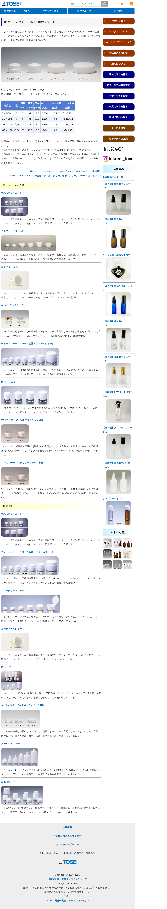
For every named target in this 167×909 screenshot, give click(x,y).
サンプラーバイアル (113, 498)
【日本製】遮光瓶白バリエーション (118, 465)
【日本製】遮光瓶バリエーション (118, 221)
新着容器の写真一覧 (113, 177)
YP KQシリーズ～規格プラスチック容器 (22, 462)
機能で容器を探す (118, 117)
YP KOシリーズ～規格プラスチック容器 (22, 420)
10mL (13, 175)
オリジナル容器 (51, 11)
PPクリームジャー (11, 382)
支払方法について (118, 53)
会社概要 (117, 11)
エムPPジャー (8, 782)
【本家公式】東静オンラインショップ (67, 879)
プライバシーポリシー (67, 844)
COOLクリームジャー (12, 193)
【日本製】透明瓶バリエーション (118, 186)
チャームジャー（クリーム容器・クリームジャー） (27, 343)
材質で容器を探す (118, 106)
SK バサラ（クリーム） (13, 305)
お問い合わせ (118, 21)
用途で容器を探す (118, 74)
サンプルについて (118, 31)
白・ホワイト (94, 175)
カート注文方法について (118, 42)
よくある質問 (118, 128)
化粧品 (95, 171)
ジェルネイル (46, 171)
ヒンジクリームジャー (12, 590)
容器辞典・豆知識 (118, 138)
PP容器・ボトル (42, 175)
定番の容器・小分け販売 (17, 11)
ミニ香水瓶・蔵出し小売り (116, 254)
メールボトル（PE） (12, 743)
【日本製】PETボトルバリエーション (118, 394)
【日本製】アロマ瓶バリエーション (118, 429)
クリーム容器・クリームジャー (69, 175)
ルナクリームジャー (11, 267)
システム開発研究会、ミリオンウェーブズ (67, 900)
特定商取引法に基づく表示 (67, 836)
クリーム (32, 171)
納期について (118, 63)
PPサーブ (6, 667)
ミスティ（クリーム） (12, 231)
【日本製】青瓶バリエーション (118, 288)
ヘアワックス (83, 171)
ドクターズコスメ (64, 171)
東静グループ (84, 11)
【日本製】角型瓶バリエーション (118, 323)
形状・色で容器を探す (118, 85)
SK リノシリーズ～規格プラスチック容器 (23, 705)
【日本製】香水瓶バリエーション (118, 359)
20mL (21, 175)
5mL (29, 175)
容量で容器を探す (118, 96)
